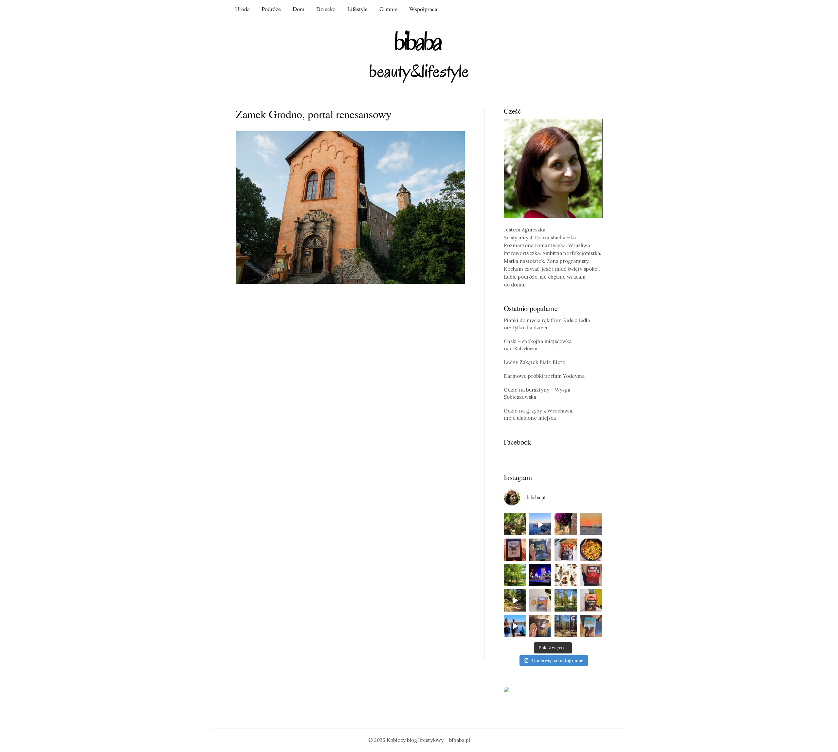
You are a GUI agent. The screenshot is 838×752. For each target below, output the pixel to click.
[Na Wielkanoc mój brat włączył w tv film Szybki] (566, 626)
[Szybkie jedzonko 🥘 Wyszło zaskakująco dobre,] (591, 550)
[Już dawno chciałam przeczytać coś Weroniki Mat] (515, 550)
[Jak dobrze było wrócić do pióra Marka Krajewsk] (540, 550)
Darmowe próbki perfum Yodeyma (544, 376)
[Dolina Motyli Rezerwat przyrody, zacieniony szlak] (515, 524)
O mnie (388, 9)
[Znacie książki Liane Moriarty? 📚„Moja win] (591, 626)
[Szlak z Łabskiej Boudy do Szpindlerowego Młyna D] (515, 600)
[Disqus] (350, 390)
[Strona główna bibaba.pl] (419, 56)
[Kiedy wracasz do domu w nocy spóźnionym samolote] (591, 524)
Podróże (271, 9)
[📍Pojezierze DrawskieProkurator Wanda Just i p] (566, 550)
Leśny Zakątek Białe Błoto (534, 362)
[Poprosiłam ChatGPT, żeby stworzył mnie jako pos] (566, 575)
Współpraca (423, 9)
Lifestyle (357, 9)
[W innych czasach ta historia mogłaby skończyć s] (540, 626)
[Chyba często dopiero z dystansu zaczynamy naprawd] (515, 626)
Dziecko (326, 9)
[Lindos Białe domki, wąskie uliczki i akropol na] (566, 524)
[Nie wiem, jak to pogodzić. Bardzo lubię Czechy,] (566, 600)
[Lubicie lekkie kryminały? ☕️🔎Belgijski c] (540, 600)
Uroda (242, 9)
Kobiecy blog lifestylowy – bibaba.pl (428, 740)
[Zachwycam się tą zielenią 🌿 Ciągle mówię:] (515, 575)
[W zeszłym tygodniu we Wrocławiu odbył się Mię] (540, 575)
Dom (298, 9)
